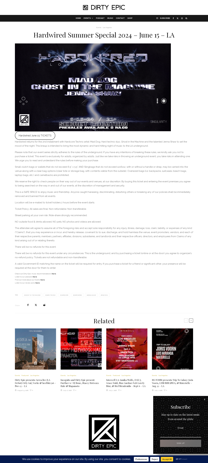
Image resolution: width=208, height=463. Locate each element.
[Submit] (44, 305)
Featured (25, 375)
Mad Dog (105, 295)
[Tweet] (36, 305)
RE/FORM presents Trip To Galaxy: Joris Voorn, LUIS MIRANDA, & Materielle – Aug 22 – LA (172, 383)
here (43, 280)
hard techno (51, 295)
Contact (120, 18)
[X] (177, 18)
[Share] (28, 305)
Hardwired (78, 295)
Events (87, 18)
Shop (129, 18)
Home (78, 18)
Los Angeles (107, 27)
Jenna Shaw (92, 295)
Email (180, 428)
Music (110, 18)
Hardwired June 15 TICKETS (35, 135)
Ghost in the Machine (33, 295)
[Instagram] (182, 18)
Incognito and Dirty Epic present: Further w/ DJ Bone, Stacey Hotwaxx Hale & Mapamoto (80, 383)
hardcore (64, 295)
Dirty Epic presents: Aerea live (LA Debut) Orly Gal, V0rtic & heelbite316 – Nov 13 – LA (35, 383)
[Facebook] (173, 18)
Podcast (100, 18)
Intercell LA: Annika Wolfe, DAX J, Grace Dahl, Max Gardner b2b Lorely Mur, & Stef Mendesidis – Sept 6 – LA (125, 383)
